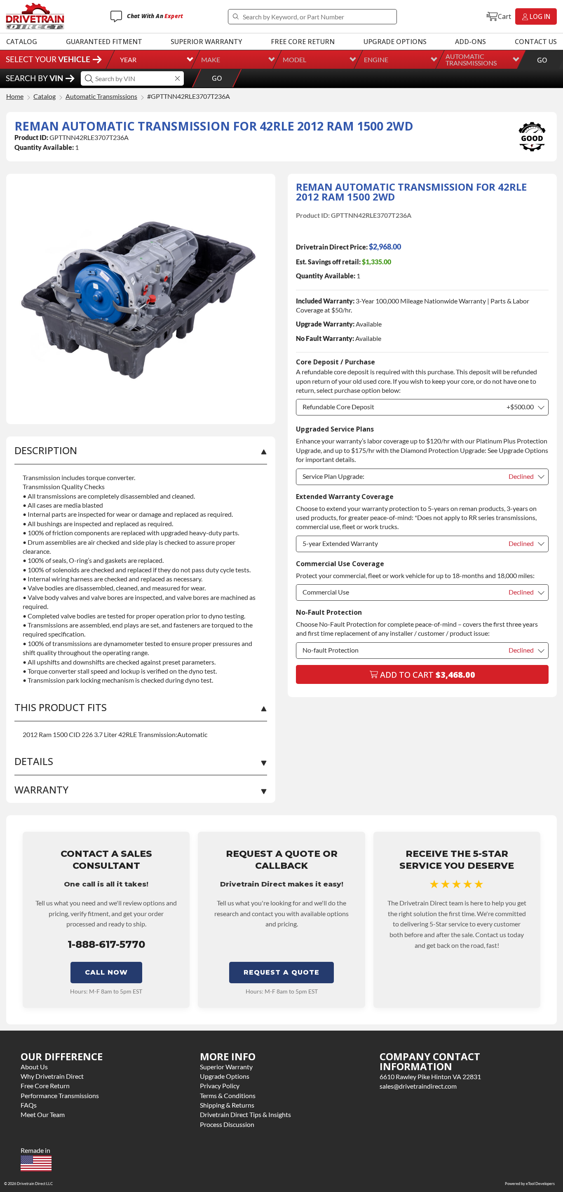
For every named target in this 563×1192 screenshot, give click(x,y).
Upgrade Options (395, 41)
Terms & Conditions (228, 1095)
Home (14, 96)
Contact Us (536, 41)
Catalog (21, 41)
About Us (34, 1067)
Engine (376, 59)
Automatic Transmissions (471, 59)
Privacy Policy (219, 1085)
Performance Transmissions (60, 1095)
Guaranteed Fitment (104, 41)
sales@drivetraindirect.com (418, 1086)
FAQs (29, 1105)
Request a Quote (281, 972)
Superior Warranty (206, 41)
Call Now (106, 972)
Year (128, 59)
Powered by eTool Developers (530, 1183)
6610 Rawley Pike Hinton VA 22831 (430, 1076)
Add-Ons (470, 41)
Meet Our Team (43, 1114)
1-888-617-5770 (106, 944)
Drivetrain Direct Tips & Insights (245, 1114)
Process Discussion (227, 1124)
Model (294, 59)
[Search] (235, 16)
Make (210, 59)
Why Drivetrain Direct (52, 1076)
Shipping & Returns (227, 1105)
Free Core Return (303, 41)
